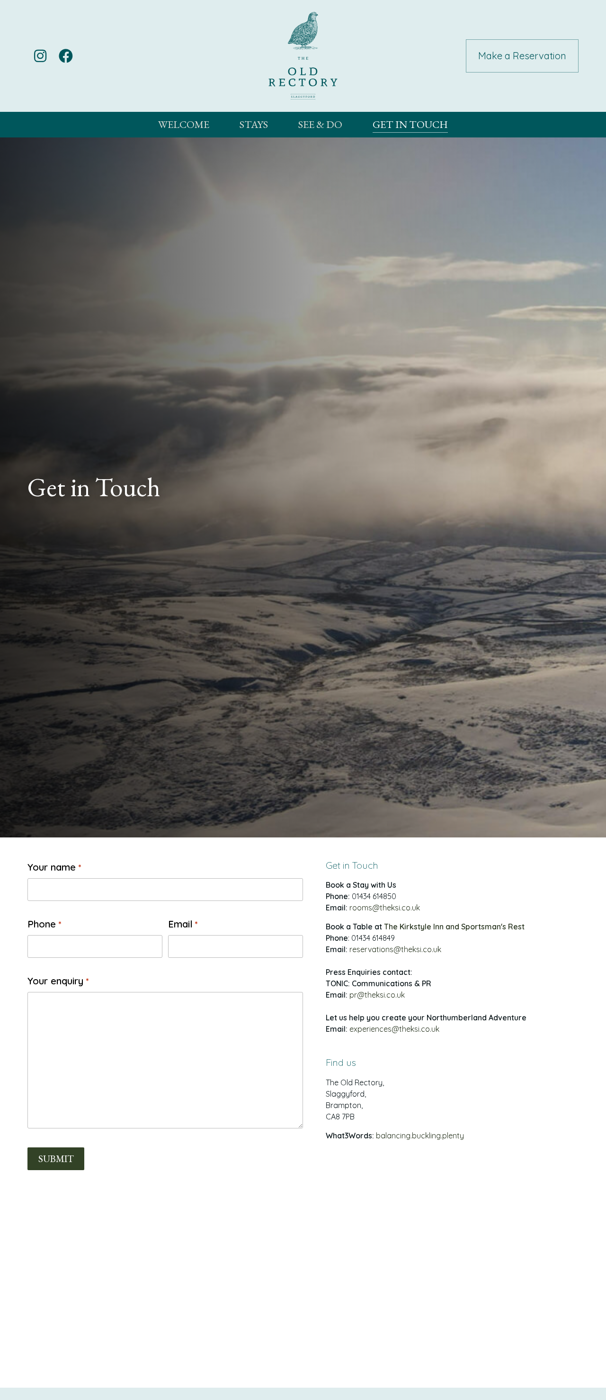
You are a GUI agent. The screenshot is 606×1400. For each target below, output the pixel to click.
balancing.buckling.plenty (420, 1135)
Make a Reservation (522, 56)
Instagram (40, 56)
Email (183, 924)
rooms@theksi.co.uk (384, 907)
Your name (54, 867)
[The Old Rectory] (303, 56)
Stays (254, 124)
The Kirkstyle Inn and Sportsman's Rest (454, 926)
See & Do (320, 124)
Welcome (183, 124)
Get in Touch (410, 124)
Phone (44, 924)
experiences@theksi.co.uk (394, 1029)
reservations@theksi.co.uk (395, 949)
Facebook (65, 56)
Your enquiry (58, 981)
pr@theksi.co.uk (377, 995)
